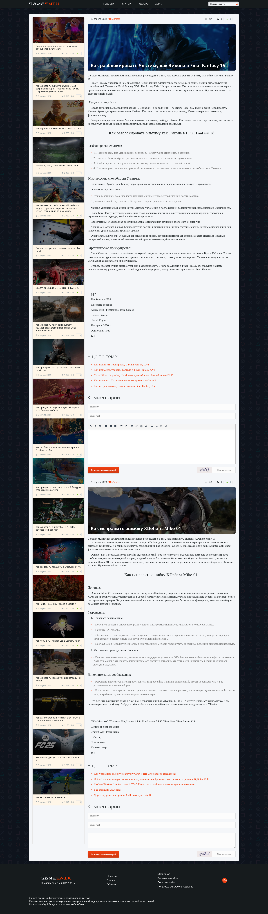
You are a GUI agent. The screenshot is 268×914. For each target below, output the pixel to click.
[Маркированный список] (121, 426)
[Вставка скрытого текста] (166, 426)
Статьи (127, 3)
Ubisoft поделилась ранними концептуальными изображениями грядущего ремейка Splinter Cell (151, 779)
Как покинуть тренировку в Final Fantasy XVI (121, 364)
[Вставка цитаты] (152, 426)
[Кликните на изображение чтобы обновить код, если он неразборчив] (204, 470)
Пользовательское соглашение (175, 886)
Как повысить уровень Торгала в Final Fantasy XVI (124, 369)
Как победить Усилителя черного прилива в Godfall (125, 380)
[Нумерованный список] (126, 426)
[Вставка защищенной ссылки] (146, 426)
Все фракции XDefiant (107, 789)
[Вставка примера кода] (156, 426)
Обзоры (144, 3)
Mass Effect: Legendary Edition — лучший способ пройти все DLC (133, 375)
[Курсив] (95, 426)
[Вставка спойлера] (161, 426)
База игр (160, 3)
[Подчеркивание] (100, 426)
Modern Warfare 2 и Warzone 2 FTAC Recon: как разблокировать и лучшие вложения (144, 784)
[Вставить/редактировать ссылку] (136, 426)
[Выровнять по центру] (110, 426)
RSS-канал (163, 874)
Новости (109, 3)
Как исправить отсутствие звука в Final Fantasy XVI (125, 386)
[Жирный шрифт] (90, 426)
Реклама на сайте (167, 878)
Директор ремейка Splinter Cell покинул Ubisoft (122, 795)
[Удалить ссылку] (141, 426)
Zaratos (116, 19)
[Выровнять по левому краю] (106, 426)
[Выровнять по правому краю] (115, 426)
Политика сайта (166, 882)
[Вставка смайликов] (132, 426)
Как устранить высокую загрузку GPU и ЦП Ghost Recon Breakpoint (135, 773)
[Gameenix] (44, 3)
